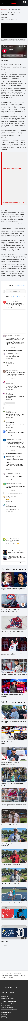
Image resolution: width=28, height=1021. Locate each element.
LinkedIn (11, 977)
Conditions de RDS (5, 1005)
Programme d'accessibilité (7, 998)
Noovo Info (4, 1014)
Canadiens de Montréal (16, 9)
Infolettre (8, 973)
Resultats (24, 4)
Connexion (17, 285)
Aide (2, 994)
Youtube (4, 977)
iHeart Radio (4, 1017)
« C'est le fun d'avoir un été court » (10, 884)
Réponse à (10, 363)
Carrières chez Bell (16, 973)
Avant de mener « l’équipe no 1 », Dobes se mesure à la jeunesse (12, 632)
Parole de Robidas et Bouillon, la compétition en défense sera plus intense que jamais (13, 589)
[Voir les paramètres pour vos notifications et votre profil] (4, 283)
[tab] (7, 296)
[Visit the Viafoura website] (22, 562)
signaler (22, 307)
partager (18, 307)
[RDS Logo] (13, 3)
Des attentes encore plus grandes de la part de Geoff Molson (13, 722)
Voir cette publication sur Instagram (12, 168)
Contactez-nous (5, 996)
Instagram (22, 975)
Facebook (16, 975)
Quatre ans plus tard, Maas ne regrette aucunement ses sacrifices (11, 763)
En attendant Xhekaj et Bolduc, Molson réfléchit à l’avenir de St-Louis (11, 610)
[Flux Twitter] (14, 982)
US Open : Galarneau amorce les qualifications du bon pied (13, 805)
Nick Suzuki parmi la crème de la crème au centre (12, 742)
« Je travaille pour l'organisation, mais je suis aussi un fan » (13, 844)
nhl (9, 9)
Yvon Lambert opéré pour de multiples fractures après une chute (11, 653)
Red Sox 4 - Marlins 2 (7, 922)
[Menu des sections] (2, 2)
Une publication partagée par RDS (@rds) (13, 202)
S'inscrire (22, 285)
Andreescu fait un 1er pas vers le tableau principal (12, 784)
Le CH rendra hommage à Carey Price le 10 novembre (12, 695)
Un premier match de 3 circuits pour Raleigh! (13, 825)
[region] (14, 424)
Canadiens (4, 9)
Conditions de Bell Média (7, 975)
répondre (8, 307)
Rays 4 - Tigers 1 (5, 941)
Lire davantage (22, 447)
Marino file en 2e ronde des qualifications (12, 903)
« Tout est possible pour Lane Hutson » (11, 864)
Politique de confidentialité (7, 1003)
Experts (3, 973)
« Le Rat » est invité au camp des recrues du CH (14, 674)
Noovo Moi (3, 1016)
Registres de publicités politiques (9, 1009)
